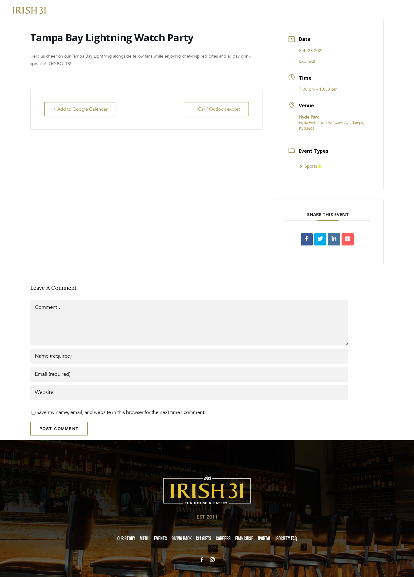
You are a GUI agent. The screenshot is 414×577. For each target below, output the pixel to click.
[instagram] (212, 559)
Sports (311, 166)
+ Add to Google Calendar (80, 109)
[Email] (348, 239)
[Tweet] (320, 239)
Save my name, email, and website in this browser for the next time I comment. (120, 412)
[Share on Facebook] (307, 239)
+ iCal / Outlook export (216, 109)
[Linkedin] (334, 239)
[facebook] (201, 559)
